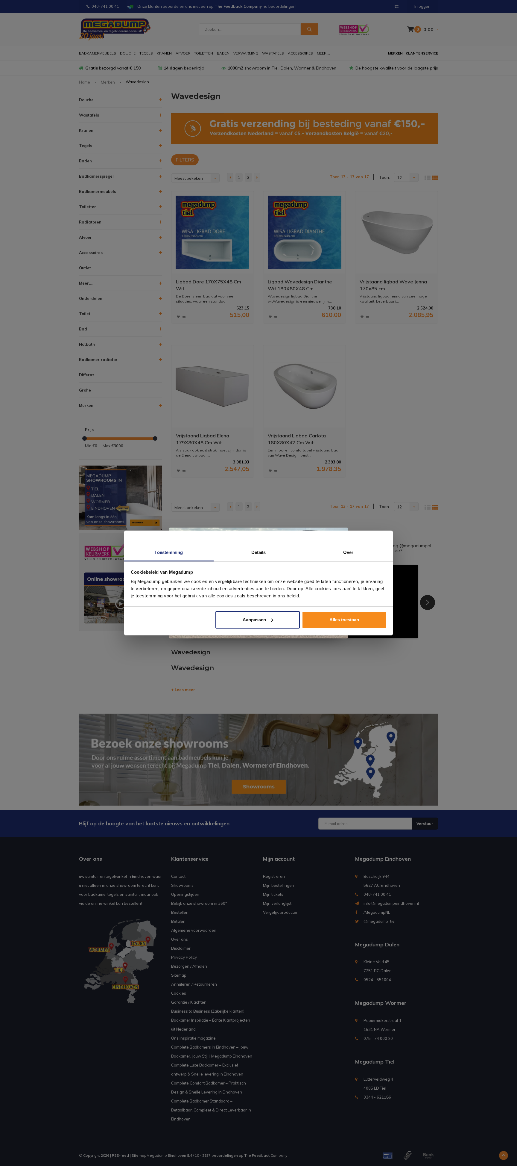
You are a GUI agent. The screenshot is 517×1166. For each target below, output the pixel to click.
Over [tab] (348, 552)
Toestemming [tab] (168, 552)
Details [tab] (258, 552)
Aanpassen (254, 619)
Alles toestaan (344, 619)
